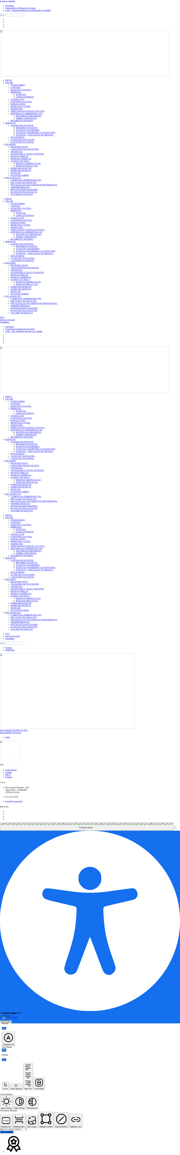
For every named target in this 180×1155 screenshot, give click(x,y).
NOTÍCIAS (21, 213)
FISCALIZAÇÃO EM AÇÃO (23, 301)
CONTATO (16, 206)
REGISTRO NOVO (19, 265)
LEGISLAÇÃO (17, 218)
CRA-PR (9, 201)
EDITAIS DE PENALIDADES (24, 308)
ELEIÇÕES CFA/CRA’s (21, 208)
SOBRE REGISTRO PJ (21, 289)
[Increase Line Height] (4, 1050)
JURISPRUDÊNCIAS (20, 306)
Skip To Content (7, 1129)
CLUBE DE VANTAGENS (23, 258)
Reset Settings (6, 1132)
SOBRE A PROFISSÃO (26, 237)
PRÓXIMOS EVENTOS (26, 246)
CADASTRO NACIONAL (22, 261)
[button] (175, 827)
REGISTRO (10, 263)
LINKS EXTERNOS (25, 215)
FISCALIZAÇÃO (13, 296)
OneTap (14, 1017)
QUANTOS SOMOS (20, 294)
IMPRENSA (16, 211)
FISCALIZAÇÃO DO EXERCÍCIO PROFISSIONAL (34, 303)
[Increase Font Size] (4, 1018)
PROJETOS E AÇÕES (20, 225)
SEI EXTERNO (17, 256)
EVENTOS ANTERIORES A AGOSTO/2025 (35, 251)
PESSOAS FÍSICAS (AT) (27, 284)
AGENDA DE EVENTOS (22, 244)
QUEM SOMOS (18, 203)
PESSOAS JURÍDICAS (21, 277)
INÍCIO (8, 199)
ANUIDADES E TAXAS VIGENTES (27, 272)
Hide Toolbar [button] (6, 1022)
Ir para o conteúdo (7, 1)
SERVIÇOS (10, 242)
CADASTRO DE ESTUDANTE (25, 268)
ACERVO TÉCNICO (20, 280)
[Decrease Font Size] (4, 1028)
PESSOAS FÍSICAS (19, 275)
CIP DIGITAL (17, 270)
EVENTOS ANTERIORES (28, 249)
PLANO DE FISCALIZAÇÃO (24, 310)
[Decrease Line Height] (4, 1059)
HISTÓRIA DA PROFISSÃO (28, 234)
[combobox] (87, 826)
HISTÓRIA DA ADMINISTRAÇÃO (26, 232)
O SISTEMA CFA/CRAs (21, 220)
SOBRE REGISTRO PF (21, 287)
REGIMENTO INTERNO (22, 239)
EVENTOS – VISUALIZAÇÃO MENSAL (34, 253)
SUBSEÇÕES (17, 227)
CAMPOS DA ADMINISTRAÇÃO (26, 299)
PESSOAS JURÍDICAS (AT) (28, 282)
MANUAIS (16, 291)
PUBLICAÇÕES (18, 222)
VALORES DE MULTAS (22, 313)
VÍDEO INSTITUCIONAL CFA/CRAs (28, 230)
